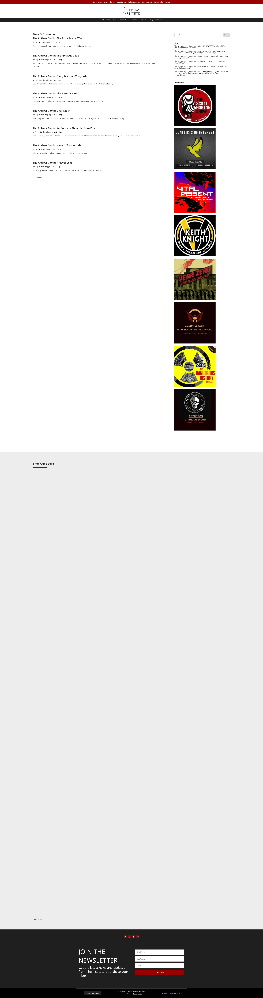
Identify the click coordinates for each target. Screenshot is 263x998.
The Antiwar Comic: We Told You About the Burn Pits (64, 128)
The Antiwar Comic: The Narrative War (55, 93)
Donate (143, 20)
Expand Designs (174, 993)
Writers (167, 2)
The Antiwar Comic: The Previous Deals (56, 55)
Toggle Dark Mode (92, 993)
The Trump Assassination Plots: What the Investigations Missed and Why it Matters (71, 598)
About (102, 20)
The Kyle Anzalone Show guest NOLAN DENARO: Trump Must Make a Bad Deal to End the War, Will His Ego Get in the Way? (200, 52)
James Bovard (121, 2)
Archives (134, 20)
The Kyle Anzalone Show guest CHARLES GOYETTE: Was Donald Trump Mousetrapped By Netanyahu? (201, 47)
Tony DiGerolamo (41, 42)
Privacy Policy (137, 994)
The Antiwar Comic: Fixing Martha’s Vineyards (60, 76)
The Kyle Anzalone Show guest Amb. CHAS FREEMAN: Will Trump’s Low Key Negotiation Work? (201, 57)
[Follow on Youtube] (137, 936)
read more (39, 611)
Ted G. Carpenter (134, 2)
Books (114, 20)
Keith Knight (158, 2)
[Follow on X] (125, 936)
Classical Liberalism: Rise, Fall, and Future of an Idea (58, 748)
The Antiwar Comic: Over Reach (51, 110)
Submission (159, 20)
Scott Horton (97, 2)
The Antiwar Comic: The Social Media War (57, 38)
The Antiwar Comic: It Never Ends (52, 162)
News (108, 20)
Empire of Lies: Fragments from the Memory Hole (57, 898)
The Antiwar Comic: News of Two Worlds (57, 145)
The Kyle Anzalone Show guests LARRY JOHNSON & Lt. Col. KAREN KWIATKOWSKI (199, 62)
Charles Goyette (42, 901)
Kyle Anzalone (147, 2)
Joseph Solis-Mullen (44, 751)
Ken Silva (40, 602)
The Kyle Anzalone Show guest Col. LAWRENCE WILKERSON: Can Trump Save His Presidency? (201, 67)
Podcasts (123, 20)
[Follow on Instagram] (129, 936)
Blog (151, 20)
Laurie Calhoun (109, 2)
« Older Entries (38, 178)
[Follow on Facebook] (133, 936)
